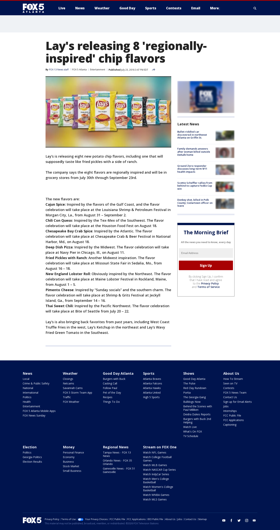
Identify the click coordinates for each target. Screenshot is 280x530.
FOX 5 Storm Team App (77, 392)
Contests (228, 388)
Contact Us (230, 397)
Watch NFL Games (154, 452)
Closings (68, 379)
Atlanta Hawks (152, 388)
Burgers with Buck (114, 379)
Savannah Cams (73, 388)
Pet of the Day (112, 392)
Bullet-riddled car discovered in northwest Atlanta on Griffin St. (192, 134)
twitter (239, 520)
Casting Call (110, 383)
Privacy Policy (210, 283)
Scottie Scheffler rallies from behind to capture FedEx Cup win (194, 185)
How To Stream (233, 379)
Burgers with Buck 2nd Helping (197, 420)
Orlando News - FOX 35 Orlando (117, 462)
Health (27, 402)
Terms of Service (208, 287)
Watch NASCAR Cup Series (159, 469)
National (28, 388)
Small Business (72, 471)
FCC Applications (233, 420)
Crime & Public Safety (36, 383)
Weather (70, 373)
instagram (247, 520)
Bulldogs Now (192, 402)
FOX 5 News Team (234, 392)
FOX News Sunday (34, 415)
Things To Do (111, 402)
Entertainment (97, 69)
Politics (27, 397)
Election (30, 447)
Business (68, 461)
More (214, 8)
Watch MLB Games (155, 465)
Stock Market (71, 466)
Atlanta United (152, 392)
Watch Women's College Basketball (158, 488)
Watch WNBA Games (156, 495)
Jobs (226, 406)
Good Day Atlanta (118, 373)
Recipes (107, 397)
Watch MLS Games (155, 499)
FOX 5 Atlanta (79, 69)
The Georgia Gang (194, 397)
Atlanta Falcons (152, 383)
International (30, 392)
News (27, 373)
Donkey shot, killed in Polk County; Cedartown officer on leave (195, 202)
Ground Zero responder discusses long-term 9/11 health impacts (192, 168)
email (254, 520)
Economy (68, 457)
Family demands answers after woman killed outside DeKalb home (193, 151)
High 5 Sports (151, 397)
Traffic (67, 397)
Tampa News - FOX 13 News (117, 454)
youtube (224, 520)
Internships (230, 411)
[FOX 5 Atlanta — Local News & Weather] (35, 8)
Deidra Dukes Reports (196, 414)
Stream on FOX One (160, 447)
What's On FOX (192, 431)
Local (26, 379)
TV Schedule (190, 436)
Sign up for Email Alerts (237, 402)
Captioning (229, 424)
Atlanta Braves (152, 379)
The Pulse (189, 383)
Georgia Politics (32, 457)
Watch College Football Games (157, 458)
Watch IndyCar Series (156, 474)
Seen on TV (230, 383)
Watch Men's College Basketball (156, 480)
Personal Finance (73, 452)
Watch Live (190, 427)
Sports (148, 373)
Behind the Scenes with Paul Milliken (197, 408)
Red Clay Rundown (194, 388)
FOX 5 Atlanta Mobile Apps (39, 411)
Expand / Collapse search (255, 8)
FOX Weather (71, 402)
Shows (188, 373)
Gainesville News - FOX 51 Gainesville (119, 470)
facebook (231, 520)
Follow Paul (110, 388)
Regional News (115, 447)
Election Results (32, 461)
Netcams (68, 383)
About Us (231, 373)
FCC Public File (232, 415)
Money (68, 447)
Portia (187, 392)
